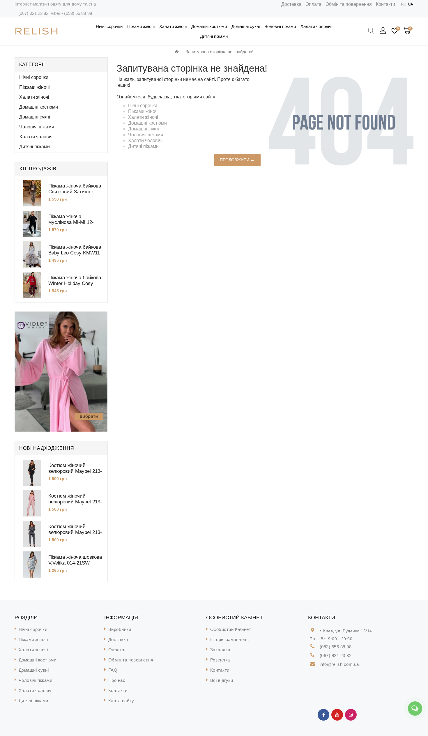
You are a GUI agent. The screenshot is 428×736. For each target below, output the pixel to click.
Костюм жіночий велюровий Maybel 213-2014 (75, 471)
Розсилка (220, 659)
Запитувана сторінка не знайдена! (219, 51)
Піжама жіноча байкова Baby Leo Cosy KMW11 (74, 250)
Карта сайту (121, 700)
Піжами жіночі (141, 26)
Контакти (385, 4)
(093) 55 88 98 (78, 13)
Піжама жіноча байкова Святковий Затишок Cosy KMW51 (74, 191)
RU (403, 4)
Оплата (313, 4)
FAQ (113, 670)
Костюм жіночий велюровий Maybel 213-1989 (75, 501)
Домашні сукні (245, 26)
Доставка (291, 4)
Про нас (116, 680)
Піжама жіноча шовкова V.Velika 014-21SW (75, 560)
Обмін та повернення (349, 4)
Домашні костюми (209, 26)
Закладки (220, 649)
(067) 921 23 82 (33, 13)
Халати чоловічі (316, 26)
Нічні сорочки (109, 26)
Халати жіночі (173, 26)
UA (410, 4)
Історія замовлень (229, 639)
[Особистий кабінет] (383, 31)
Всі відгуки (221, 680)
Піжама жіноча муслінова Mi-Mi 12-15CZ (71, 222)
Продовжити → (237, 160)
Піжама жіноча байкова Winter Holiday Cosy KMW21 (74, 283)
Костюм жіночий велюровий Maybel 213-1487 (75, 532)
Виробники (119, 629)
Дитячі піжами (214, 36)
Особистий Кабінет (230, 629)
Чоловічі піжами (280, 26)
